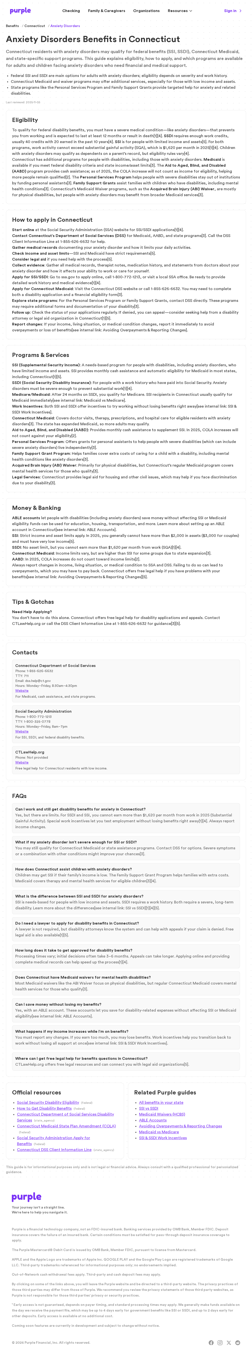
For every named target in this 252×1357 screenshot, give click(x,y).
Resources (178, 11)
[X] (228, 1342)
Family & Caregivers (106, 11)
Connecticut (34, 26)
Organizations (146, 11)
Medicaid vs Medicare (159, 1132)
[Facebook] (211, 1342)
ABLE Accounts (153, 1120)
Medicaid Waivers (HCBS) (162, 1114)
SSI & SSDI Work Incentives (163, 1138)
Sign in (230, 11)
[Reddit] (237, 1342)
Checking (71, 11)
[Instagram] (220, 1342)
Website (22, 691)
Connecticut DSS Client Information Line (54, 1150)
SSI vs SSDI (148, 1108)
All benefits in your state (161, 1103)
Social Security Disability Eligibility (48, 1103)
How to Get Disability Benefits (44, 1108)
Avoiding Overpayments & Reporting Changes (180, 1126)
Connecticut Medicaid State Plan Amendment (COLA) (66, 1126)
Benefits (12, 26)
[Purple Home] (20, 10)
